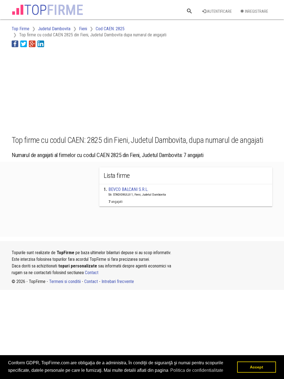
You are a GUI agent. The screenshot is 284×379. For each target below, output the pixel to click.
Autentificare (219, 11)
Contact (91, 272)
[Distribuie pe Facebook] (15, 43)
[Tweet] (23, 43)
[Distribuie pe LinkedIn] (40, 43)
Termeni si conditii (65, 281)
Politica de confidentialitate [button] (196, 370)
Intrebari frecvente (118, 281)
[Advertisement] (113, 90)
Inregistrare (256, 11)
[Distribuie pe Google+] (32, 43)
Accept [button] (256, 367)
